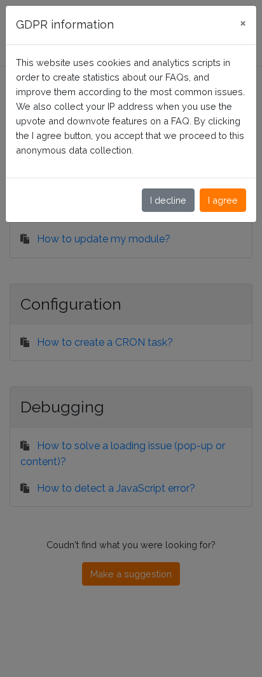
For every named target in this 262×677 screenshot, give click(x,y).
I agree (223, 200)
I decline (168, 200)
